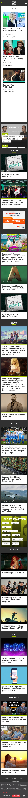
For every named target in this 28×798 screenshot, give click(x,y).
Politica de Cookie (22, 780)
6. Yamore (16, 535)
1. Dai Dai (5, 523)
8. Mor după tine (18, 539)
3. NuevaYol (6, 527)
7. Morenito (6, 539)
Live (3, 3)
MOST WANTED (15, 519)
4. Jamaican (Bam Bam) (10, 531)
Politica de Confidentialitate (10, 780)
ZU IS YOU (14, 151)
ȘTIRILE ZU (14, 423)
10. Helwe (15, 543)
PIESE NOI (14, 549)
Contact (21, 778)
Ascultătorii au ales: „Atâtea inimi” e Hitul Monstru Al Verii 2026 (13, 139)
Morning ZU (14, 127)
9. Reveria (6, 543)
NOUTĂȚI (14, 323)
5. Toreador (6, 535)
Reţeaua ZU (14, 778)
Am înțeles (17, 795)
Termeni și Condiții (15, 781)
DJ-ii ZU (6, 778)
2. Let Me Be (15, 523)
